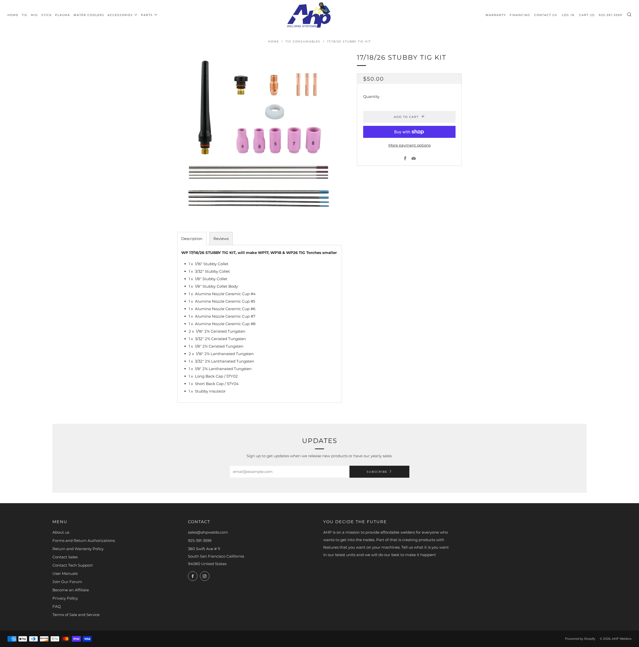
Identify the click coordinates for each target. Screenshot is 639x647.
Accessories (120, 15)
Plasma (62, 15)
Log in (568, 15)
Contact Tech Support (72, 565)
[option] (259, 134)
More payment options (409, 145)
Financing (520, 15)
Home (12, 15)
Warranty (495, 15)
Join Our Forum (67, 581)
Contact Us (545, 15)
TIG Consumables (303, 41)
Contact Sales (65, 557)
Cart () (587, 15)
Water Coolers (88, 15)
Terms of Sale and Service (76, 614)
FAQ (56, 606)
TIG (25, 15)
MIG (34, 15)
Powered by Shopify (580, 639)
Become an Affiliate (70, 590)
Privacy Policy (65, 598)
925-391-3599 (610, 15)
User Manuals (65, 573)
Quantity (371, 96)
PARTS (147, 15)
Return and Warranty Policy (78, 548)
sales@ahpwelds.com (208, 532)
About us (60, 532)
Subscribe (377, 471)
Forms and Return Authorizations (83, 540)
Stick (46, 15)
